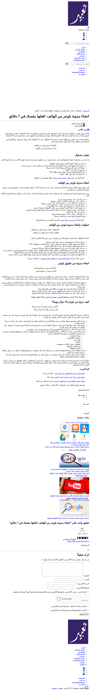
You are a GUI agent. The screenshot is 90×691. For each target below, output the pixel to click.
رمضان (82, 662)
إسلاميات (81, 52)
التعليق (86, 576)
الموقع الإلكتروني (83, 588)
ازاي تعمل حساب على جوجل (63, 178)
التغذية (82, 664)
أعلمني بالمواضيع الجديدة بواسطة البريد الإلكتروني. (68, 610)
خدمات (82, 56)
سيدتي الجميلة (79, 58)
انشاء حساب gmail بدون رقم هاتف (72, 381)
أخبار (83, 47)
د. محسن (55, 688)
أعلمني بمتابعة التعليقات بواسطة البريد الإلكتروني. (68, 606)
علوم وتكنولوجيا (79, 60)
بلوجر (57, 164)
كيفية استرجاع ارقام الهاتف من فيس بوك (70, 373)
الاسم (86, 579)
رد (88, 549)
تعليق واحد (79, 126)
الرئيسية (82, 68)
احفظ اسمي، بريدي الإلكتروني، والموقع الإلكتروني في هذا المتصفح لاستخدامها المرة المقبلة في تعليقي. (49, 592)
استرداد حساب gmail (77, 385)
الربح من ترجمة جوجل (68, 220)
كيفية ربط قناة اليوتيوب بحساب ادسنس (59, 297)
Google (78, 111)
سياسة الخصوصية (78, 72)
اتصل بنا (82, 74)
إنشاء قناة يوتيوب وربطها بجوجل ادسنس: (55, 258)
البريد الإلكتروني (82, 584)
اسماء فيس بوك (79, 377)
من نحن (82, 70)
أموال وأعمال (80, 49)
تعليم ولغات (80, 54)
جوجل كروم (62, 199)
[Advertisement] (45, 92)
